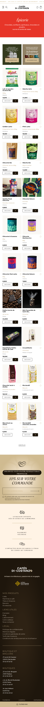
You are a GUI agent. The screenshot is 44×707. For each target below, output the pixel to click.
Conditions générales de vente (14, 634)
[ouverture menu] (3, 7)
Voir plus (22, 445)
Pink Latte (26, 127)
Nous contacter (8, 622)
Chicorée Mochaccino (27, 237)
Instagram (37, 700)
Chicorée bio (7, 163)
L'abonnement (8, 618)
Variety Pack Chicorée (7, 199)
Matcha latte (27, 89)
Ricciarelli (26, 385)
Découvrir (7, 100)
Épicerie (6, 603)
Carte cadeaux (8, 620)
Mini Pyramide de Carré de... (29, 311)
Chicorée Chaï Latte (10, 274)
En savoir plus (12, 60)
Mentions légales (9, 632)
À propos (6, 613)
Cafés (5, 597)
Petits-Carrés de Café (8, 311)
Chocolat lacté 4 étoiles (9, 386)
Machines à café (8, 599)
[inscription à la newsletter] (35, 491)
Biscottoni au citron (7, 423)
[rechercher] (6, 7)
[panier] (41, 7)
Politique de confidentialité (13, 629)
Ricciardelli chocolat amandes (29, 423)
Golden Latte (7, 127)
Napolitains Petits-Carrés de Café (9, 348)
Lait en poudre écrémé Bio (8, 89)
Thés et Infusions (9, 601)
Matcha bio (27, 163)
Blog (4, 615)
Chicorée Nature (29, 199)
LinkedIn (22, 700)
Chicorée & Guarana (10, 236)
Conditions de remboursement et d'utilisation (20, 638)
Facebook (6, 700)
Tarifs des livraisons (10, 636)
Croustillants (27, 348)
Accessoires (7, 605)
